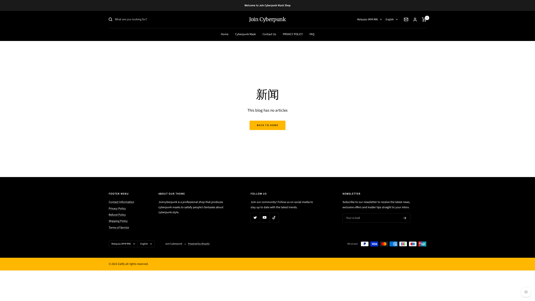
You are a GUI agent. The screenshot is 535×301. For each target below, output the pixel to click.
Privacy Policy (117, 209)
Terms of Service (119, 228)
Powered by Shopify (199, 244)
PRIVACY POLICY (293, 34)
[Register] (404, 218)
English (390, 19)
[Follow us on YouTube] (264, 217)
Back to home (267, 125)
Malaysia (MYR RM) (367, 19)
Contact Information (121, 202)
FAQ (312, 34)
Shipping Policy (118, 221)
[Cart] (424, 19)
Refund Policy (117, 215)
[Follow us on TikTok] (274, 217)
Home (224, 34)
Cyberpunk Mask (245, 34)
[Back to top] (517, 272)
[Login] (415, 19)
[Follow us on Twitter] (255, 217)
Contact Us (269, 34)
